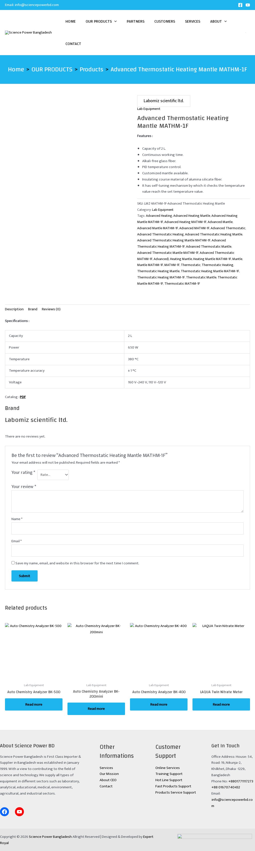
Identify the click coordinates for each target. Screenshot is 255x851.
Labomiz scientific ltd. (164, 101)
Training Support (169, 774)
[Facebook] (240, 5)
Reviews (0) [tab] (51, 309)
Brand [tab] (32, 309)
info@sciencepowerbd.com (37, 5)
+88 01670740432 (225, 787)
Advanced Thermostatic (228, 228)
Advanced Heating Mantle (191, 216)
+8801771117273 (240, 781)
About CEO (108, 780)
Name (16, 519)
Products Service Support (175, 792)
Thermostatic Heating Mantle (158, 271)
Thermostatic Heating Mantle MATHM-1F (210, 271)
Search (244, 33)
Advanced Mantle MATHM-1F (157, 228)
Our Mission (109, 774)
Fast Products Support (173, 786)
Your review (23, 487)
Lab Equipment (148, 109)
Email (16, 541)
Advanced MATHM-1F (194, 228)
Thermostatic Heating (217, 265)
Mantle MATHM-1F (150, 265)
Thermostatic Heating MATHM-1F (161, 277)
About (216, 21)
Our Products (99, 21)
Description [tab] (14, 309)
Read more (33, 704)
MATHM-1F (172, 265)
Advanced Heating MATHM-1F (185, 222)
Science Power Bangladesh (50, 837)
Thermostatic (190, 265)
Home (70, 21)
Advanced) (161, 259)
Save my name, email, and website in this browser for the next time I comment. (77, 563)
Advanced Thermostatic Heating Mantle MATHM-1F (173, 240)
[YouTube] (248, 5)
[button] (114, 21)
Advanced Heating (159, 216)
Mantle (237, 259)
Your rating (23, 473)
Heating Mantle (181, 259)
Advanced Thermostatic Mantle (208, 246)
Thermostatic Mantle (201, 277)
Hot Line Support (168, 780)
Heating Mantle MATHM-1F (212, 259)
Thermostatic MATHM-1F (182, 283)
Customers (164, 21)
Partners (135, 21)
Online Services (167, 768)
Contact (73, 43)
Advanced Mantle (220, 222)
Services (192, 21)
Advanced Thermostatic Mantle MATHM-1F (167, 253)
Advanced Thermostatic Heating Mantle (213, 234)
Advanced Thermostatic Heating (160, 234)
